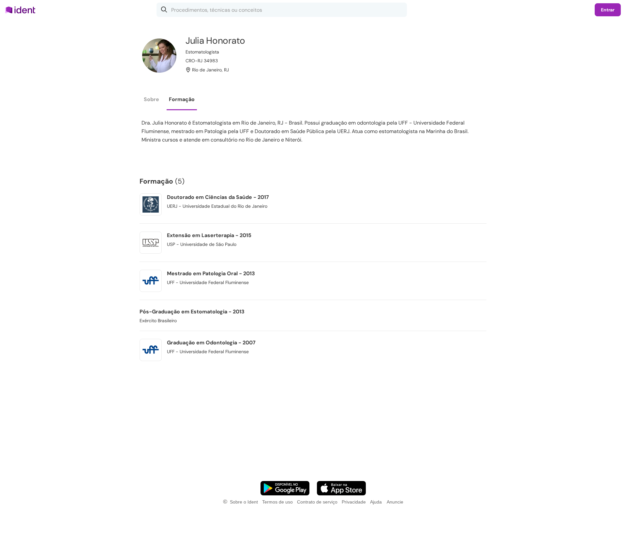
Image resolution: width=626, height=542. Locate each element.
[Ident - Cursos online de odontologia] (22, 10)
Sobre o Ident (244, 501)
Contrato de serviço (317, 501)
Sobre (151, 99)
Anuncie (395, 501)
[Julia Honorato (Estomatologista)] (159, 55)
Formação (182, 99)
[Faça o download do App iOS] (341, 488)
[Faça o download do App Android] (285, 488)
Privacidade (354, 501)
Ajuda (376, 501)
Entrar (608, 10)
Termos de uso (277, 501)
